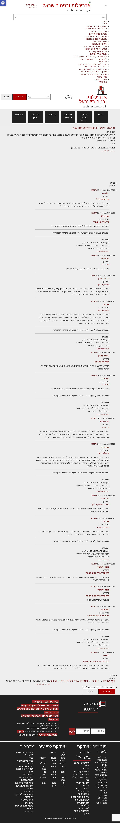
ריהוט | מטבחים (99, 44)
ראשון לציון (53, 759)
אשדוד (53, 766)
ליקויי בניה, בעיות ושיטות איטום (101, 770)
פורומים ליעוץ (100, 79)
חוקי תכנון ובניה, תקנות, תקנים (93, 69)
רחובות (43, 758)
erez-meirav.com (103, 251)
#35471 (94, 418)
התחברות (30, 5)
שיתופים (19, 114)
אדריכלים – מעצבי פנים (96, 29)
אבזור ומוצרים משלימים (96, 49)
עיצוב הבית (28, 791)
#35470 (94, 444)
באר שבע (63, 778)
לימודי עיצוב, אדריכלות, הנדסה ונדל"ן (90, 56)
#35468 (94, 518)
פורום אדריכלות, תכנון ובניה (85, 128)
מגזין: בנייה (102, 795)
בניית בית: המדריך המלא (95, 67)
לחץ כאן (45, 728)
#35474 (94, 301)
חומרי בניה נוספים (98, 54)
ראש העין (54, 784)
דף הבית (111, 128)
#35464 (94, 652)
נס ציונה (63, 784)
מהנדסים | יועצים (99, 31)
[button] (3, 3)
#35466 (94, 587)
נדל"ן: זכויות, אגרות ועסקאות (94, 72)
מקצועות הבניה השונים (96, 39)
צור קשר (103, 82)
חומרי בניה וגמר (99, 41)
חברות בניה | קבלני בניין (96, 36)
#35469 (94, 495)
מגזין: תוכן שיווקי (102, 799)
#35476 (94, 256)
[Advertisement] (38, 163)
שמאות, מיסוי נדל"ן (101, 763)
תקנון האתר (101, 803)
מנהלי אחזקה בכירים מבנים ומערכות (100, 777)
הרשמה (31, 7)
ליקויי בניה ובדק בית (24, 783)
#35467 (94, 564)
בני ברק (44, 773)
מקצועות (85, 768)
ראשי (104, 21)
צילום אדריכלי (27, 800)
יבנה (44, 783)
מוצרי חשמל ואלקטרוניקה (95, 46)
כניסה (19, 723)
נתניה (62, 772)
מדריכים (103, 61)
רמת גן (62, 763)
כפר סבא (44, 767)
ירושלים (52, 752)
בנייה (31, 758)
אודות (104, 23)
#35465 (94, 607)
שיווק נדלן (28, 803)
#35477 (94, 213)
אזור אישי (102, 783)
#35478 (94, 190)
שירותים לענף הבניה (97, 51)
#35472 (94, 376)
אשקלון (43, 777)
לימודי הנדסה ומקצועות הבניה (93, 59)
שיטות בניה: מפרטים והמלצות (93, 74)
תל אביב (63, 753)
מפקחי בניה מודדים (98, 34)
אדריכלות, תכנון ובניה (102, 758)
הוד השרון (53, 773)
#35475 (94, 275)
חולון (53, 763)
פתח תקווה (62, 759)
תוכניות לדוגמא (68, 116)
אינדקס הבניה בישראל (97, 26)
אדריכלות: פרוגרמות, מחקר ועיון (92, 64)
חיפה (63, 766)
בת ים (53, 777)
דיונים (102, 128)
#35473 (94, 353)
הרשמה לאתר (100, 785)
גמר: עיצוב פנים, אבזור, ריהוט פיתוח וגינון (24, 769)
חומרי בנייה (28, 774)
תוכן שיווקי (102, 77)
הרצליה (42, 763)
